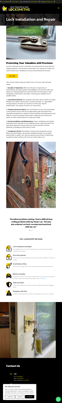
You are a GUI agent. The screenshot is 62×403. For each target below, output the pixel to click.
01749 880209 (5, 1)
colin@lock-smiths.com (46, 1)
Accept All (29, 396)
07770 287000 (33, 1)
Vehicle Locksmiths (19, 274)
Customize (10, 396)
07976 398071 (15, 1)
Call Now (12, 76)
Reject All (20, 396)
